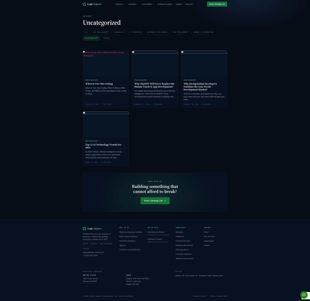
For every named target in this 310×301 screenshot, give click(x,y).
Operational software (156, 232)
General (106, 38)
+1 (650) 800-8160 (90, 255)
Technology (119, 32)
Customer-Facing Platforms (129, 250)
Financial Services (183, 241)
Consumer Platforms (183, 254)
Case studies (209, 241)
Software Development (157, 32)
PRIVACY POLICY (200, 296)
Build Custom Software (128, 236)
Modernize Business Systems (130, 232)
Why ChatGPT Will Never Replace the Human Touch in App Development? (154, 85)
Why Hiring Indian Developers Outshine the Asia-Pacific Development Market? (200, 86)
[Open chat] (304, 295)
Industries (132, 4)
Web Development (180, 32)
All (86, 32)
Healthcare (180, 236)
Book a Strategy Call (217, 4)
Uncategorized (91, 38)
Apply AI (122, 245)
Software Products (165, 4)
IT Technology (135, 32)
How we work (209, 236)
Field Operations (182, 250)
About (206, 232)
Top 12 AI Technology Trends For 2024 (103, 146)
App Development (100, 32)
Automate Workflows (127, 241)
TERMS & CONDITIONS (218, 296)
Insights (179, 4)
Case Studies (147, 4)
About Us (189, 4)
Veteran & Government (184, 259)
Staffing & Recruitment (184, 245)
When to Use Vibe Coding (99, 83)
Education (179, 232)
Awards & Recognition (203, 32)
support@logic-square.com (93, 252)
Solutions (119, 4)
